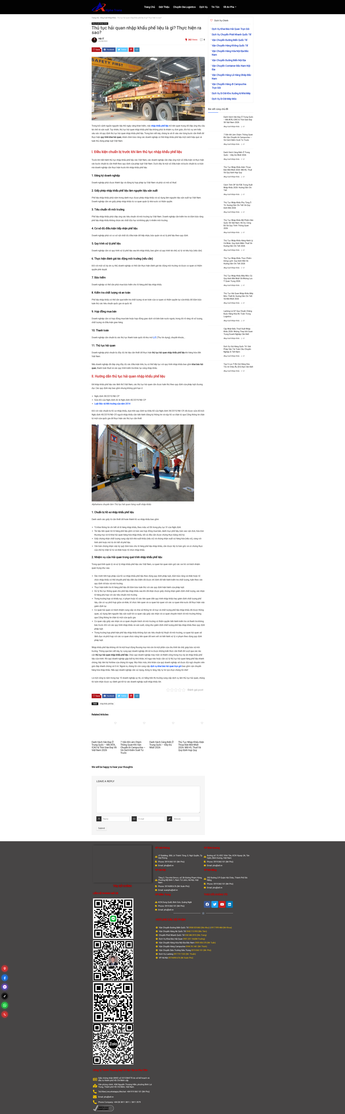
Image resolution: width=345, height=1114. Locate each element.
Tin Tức (215, 7)
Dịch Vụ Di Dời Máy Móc (224, 98)
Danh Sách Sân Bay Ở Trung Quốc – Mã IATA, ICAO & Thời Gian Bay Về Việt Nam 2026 (104, 746)
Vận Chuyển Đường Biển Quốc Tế (229, 40)
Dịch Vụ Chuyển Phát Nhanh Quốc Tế (231, 34)
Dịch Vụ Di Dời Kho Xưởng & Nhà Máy (231, 93)
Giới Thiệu (164, 7)
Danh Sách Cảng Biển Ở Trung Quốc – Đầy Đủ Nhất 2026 (161, 745)
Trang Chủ (149, 7)
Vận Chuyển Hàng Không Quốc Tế (230, 45)
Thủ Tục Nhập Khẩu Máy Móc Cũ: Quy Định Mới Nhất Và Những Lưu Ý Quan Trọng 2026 (238, 278)
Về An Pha (228, 7)
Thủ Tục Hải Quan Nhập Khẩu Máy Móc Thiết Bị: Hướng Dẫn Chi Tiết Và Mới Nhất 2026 (238, 296)
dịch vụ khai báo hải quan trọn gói (166, 666)
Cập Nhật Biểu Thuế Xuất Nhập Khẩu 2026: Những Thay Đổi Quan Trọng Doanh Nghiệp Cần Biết (238, 331)
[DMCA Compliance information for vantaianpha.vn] (103, 1106)
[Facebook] (207, 904)
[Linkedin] (229, 904)
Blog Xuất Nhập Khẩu (108, 18)
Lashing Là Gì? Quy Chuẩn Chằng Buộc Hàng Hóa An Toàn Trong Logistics (238, 314)
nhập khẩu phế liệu (159, 126)
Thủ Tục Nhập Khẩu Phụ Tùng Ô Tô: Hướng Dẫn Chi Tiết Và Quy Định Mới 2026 (237, 205)
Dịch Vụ (203, 7)
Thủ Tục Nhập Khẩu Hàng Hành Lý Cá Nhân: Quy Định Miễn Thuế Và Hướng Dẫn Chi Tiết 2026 (238, 243)
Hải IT (101, 38)
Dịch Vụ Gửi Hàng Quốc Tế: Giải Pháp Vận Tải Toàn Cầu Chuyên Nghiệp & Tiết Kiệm (237, 349)
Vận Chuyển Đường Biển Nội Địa (229, 60)
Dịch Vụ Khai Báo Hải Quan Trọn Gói (230, 29)
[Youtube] (222, 904)
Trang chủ (95, 18)
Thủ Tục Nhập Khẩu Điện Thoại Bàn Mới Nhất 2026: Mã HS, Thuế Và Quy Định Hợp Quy (191, 746)
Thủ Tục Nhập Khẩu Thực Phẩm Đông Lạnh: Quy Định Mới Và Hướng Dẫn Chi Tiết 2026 (237, 261)
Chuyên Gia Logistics (184, 7)
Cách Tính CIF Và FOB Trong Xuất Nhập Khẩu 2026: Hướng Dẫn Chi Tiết (238, 187)
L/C (154, 337)
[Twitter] (214, 904)
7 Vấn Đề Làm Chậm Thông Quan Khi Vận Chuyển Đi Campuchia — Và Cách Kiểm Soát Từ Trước (132, 747)
